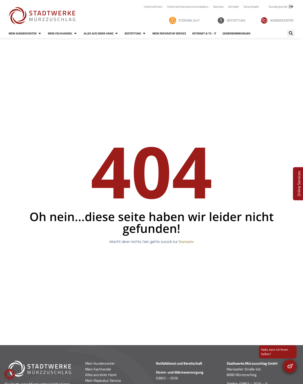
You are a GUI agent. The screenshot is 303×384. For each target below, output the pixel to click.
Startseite (186, 241)
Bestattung (236, 20)
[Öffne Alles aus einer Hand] (116, 33)
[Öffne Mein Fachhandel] (75, 33)
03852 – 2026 (167, 378)
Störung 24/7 (189, 20)
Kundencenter (281, 20)
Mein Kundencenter (100, 363)
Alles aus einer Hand (100, 374)
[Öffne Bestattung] (144, 33)
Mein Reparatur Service (103, 380)
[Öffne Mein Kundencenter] (40, 33)
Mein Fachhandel (98, 369)
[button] (290, 33)
